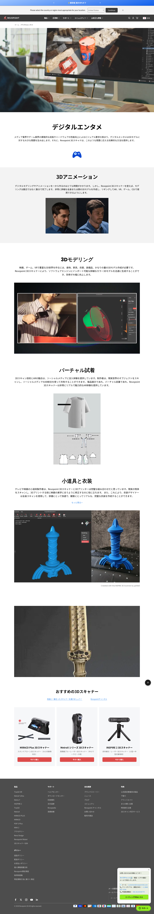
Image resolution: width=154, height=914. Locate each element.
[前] (53, 2)
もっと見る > (77, 502)
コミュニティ (89, 803)
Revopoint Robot (20, 839)
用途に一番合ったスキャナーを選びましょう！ (64, 699)
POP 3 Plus (18, 823)
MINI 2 (16, 827)
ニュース (87, 796)
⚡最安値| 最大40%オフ (77, 2)
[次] (100, 2)
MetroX (17, 811)
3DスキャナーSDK (21, 843)
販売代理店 (88, 815)
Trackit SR (18, 792)
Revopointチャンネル (99, 699)
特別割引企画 (126, 807)
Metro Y (17, 800)
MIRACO (17, 819)
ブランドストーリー (91, 792)
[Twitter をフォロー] (20, 899)
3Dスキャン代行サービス (130, 811)
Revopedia (52, 807)
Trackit (16, 807)
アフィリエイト (127, 800)
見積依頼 (51, 811)
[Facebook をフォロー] (15, 899)
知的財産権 (18, 875)
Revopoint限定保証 (21, 871)
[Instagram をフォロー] (26, 899)
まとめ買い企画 (127, 803)
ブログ (86, 800)
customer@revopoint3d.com (138, 885)
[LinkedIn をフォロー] (37, 899)
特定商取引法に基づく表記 (24, 879)
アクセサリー (19, 831)
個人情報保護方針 (21, 867)
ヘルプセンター (53, 792)
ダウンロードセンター (56, 796)
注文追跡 (51, 803)
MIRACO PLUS (19, 815)
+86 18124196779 (139, 892)
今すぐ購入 (34, 759)
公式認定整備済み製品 (129, 792)
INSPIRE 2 (18, 803)
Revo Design (19, 835)
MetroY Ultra (19, 796)
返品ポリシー (19, 855)
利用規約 (51, 800)
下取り (123, 796)
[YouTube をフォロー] (31, 899)
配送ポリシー (19, 859)
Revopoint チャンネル (92, 807)
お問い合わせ (89, 811)
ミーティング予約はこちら (134, 897)
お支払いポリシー (21, 863)
